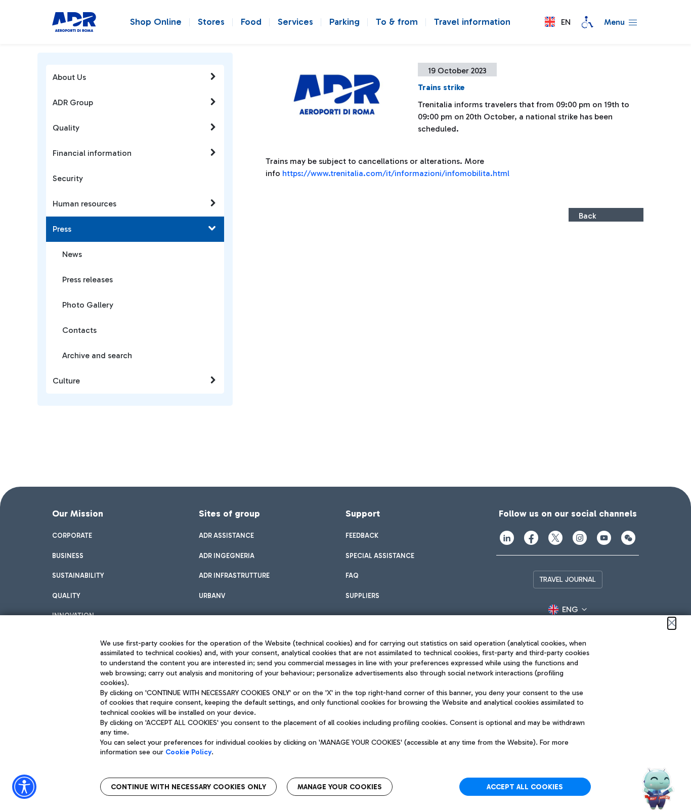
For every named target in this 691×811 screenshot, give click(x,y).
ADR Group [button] (73, 102)
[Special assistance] (587, 22)
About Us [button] (69, 77)
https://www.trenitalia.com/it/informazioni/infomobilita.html (395, 173)
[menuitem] (72, 536)
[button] (558, 22)
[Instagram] (580, 538)
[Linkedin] (507, 538)
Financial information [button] (92, 153)
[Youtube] (604, 538)
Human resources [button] (84, 203)
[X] (555, 538)
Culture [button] (66, 381)
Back (587, 216)
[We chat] (628, 538)
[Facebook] (531, 538)
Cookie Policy (188, 752)
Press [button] (62, 229)
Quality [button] (66, 128)
